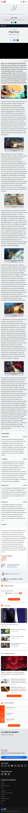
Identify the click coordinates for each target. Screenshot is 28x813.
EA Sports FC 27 (9, 713)
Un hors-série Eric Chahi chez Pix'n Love (9, 624)
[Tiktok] (19, 765)
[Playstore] (2, 774)
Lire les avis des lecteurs (11, 566)
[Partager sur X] (15, 22)
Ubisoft (7, 579)
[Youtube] (12, 765)
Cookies (3, 794)
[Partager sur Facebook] (12, 22)
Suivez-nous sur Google (14, 37)
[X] (5, 765)
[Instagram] (9, 765)
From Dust (24, 14)
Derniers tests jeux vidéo (8, 14)
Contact (2, 782)
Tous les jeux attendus (14, 725)
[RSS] (15, 765)
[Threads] (22, 765)
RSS (2, 802)
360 (13, 19)
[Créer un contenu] (26, 14)
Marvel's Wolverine (10, 719)
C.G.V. (2, 789)
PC (4, 579)
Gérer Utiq (3, 796)
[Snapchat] (25, 765)
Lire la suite (3, 754)
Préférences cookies (5, 798)
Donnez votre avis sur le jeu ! (12, 567)
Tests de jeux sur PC (17, 14)
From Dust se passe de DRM (17, 636)
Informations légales (5, 785)
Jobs (2, 804)
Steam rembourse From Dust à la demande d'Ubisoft (18, 644)
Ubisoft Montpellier (13, 579)
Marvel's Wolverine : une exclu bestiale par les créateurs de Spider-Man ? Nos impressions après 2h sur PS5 (19, 689)
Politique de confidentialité (7, 793)
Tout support (5, 19)
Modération (3, 791)
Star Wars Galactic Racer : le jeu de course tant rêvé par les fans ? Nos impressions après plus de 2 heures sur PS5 (18, 681)
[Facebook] (2, 765)
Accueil (2, 14)
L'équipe (2, 783)
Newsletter (3, 800)
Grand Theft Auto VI (10, 707)
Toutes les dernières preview (14, 695)
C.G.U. (2, 787)
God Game (20, 579)
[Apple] (5, 774)
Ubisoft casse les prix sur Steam (18, 629)
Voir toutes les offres (14, 599)
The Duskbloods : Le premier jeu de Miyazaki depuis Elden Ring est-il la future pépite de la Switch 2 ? (13, 673)
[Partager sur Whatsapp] (13, 22)
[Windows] (9, 774)
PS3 (11, 19)
